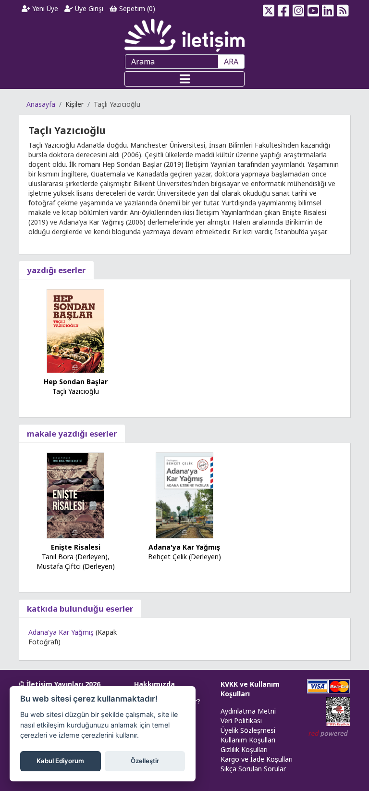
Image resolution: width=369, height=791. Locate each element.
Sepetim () (136, 8)
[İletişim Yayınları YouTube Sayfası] (313, 8)
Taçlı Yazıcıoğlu (75, 391)
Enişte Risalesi (75, 547)
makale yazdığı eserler (72, 433)
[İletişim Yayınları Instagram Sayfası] (298, 8)
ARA (231, 61)
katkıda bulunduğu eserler (80, 608)
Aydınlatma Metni (248, 711)
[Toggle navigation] (184, 79)
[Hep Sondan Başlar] (75, 330)
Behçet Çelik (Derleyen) (184, 556)
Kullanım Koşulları (248, 739)
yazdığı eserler (56, 270)
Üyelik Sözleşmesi (248, 730)
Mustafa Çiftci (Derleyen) (76, 566)
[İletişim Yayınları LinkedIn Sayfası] (327, 8)
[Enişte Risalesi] (75, 495)
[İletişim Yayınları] (184, 34)
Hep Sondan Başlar (76, 381)
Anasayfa (40, 104)
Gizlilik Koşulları (244, 749)
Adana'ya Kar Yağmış (184, 547)
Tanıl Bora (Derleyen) (75, 556)
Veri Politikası (241, 720)
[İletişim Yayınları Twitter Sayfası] (268, 8)
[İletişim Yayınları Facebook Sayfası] (283, 8)
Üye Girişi (88, 8)
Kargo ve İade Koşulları (257, 759)
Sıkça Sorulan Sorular (253, 768)
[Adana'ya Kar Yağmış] (184, 495)
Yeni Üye (44, 8)
